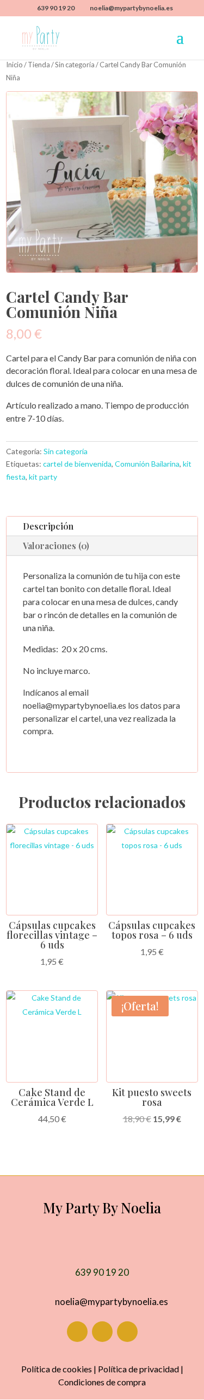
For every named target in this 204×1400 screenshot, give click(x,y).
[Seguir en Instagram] (102, 1331)
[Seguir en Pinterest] (127, 1331)
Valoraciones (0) (56, 545)
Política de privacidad (138, 1369)
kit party (43, 476)
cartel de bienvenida (77, 463)
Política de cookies (56, 1369)
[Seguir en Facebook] (77, 1331)
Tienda (39, 64)
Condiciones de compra (102, 1382)
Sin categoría (75, 64)
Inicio (14, 64)
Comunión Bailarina (147, 463)
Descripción (48, 526)
